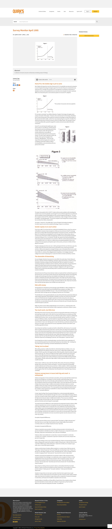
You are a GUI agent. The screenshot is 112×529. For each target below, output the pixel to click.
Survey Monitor (16, 80)
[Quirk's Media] (18, 11)
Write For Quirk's (38, 509)
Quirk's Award (82, 507)
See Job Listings (38, 514)
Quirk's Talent (38, 521)
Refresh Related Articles (89, 35)
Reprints (43, 527)
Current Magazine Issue (40, 502)
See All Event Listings (83, 502)
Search (15, 21)
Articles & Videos (42, 11)
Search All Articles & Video (40, 507)
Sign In (87, 11)
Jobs (65, 11)
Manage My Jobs (38, 519)
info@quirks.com (82, 519)
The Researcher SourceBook (63, 502)
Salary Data (59, 519)
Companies (51, 11)
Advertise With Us (16, 519)
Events (58, 11)
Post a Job (37, 516)
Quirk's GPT (79, 11)
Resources (71, 11)
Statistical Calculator (61, 521)
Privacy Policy (37, 527)
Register (95, 11)
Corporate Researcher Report (63, 516)
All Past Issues (38, 504)
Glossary (59, 514)
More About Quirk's (17, 515)
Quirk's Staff (18, 34)
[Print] (14, 90)
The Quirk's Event (17, 517)
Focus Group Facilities (61, 504)
